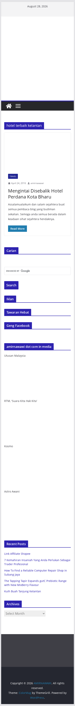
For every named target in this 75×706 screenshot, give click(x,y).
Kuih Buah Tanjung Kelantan (22, 591)
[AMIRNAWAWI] (37, 30)
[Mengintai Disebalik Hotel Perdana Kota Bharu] (37, 151)
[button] (37, 151)
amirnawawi (37, 183)
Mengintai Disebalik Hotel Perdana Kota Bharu (35, 193)
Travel (13, 176)
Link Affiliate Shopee (17, 554)
